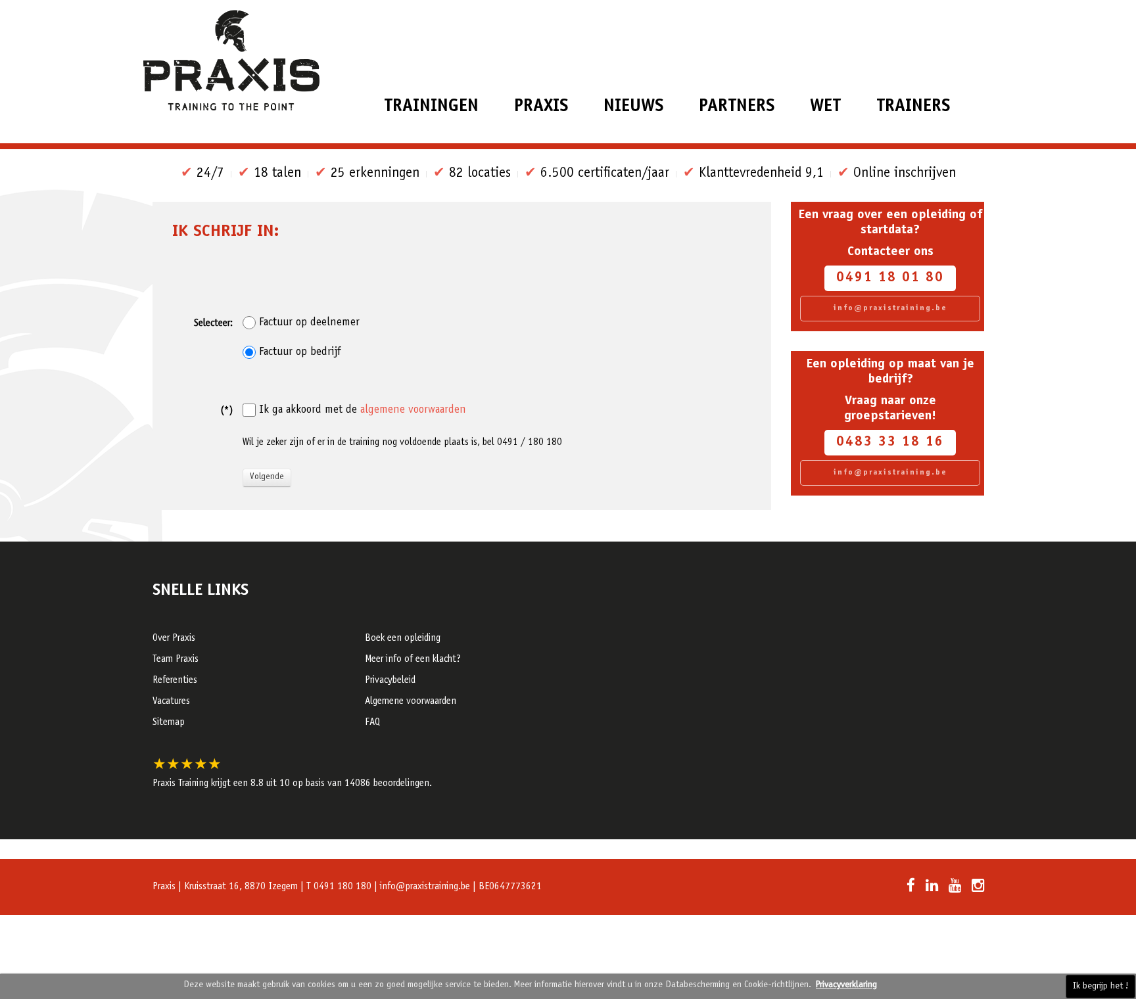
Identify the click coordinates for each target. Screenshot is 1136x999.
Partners (736, 107)
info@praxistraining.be (890, 308)
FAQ (372, 723)
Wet (825, 107)
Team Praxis (176, 659)
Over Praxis (174, 638)
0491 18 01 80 (890, 278)
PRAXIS (541, 107)
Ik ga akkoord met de (362, 410)
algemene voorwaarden (413, 410)
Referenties (175, 680)
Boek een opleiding (402, 638)
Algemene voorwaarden (410, 702)
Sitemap (169, 723)
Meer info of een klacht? (413, 659)
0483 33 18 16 (890, 443)
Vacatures (171, 702)
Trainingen (431, 107)
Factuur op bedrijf (300, 352)
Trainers (913, 107)
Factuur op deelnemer (309, 322)
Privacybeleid (390, 680)
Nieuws (633, 107)
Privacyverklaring (846, 985)
